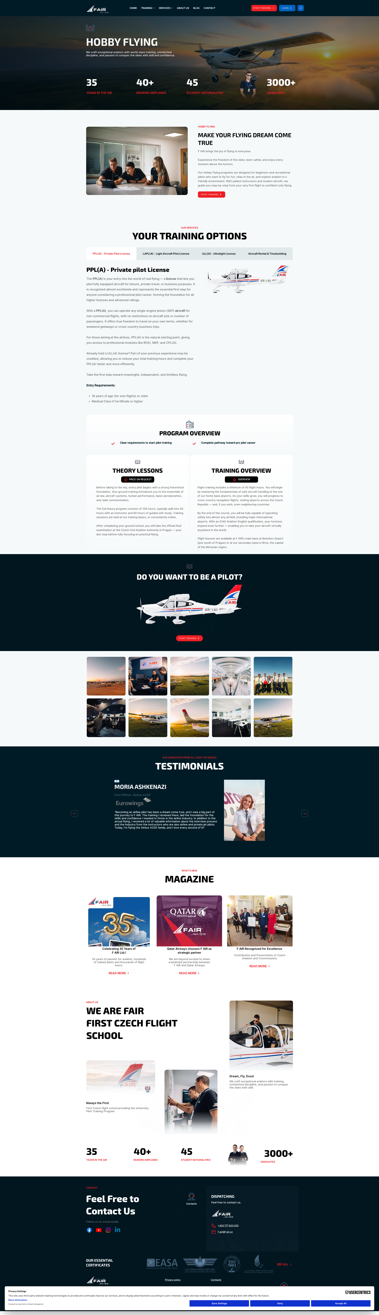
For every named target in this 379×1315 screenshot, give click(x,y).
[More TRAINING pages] (154, 8)
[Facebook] (89, 1230)
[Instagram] (108, 1230)
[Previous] (74, 813)
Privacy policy (173, 1279)
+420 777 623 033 (228, 1225)
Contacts (216, 1279)
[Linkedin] (117, 1230)
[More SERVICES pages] (172, 8)
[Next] (304, 813)
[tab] (111, 253)
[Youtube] (98, 1230)
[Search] (301, 8)
